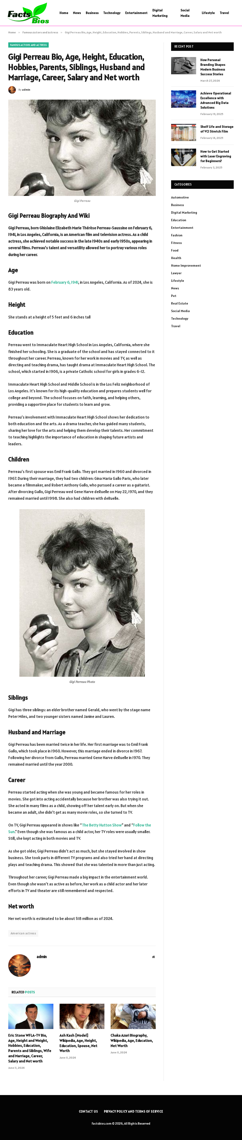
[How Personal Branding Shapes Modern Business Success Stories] (183, 65)
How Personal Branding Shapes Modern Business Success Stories (212, 67)
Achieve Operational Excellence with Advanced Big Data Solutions (215, 100)
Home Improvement (186, 265)
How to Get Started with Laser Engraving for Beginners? (215, 156)
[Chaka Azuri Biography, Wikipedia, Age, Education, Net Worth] (133, 1016)
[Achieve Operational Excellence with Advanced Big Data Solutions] (183, 99)
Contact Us (88, 1111)
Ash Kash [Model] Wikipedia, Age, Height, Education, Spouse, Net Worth (78, 1043)
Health (176, 258)
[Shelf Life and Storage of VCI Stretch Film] (183, 132)
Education (178, 220)
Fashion (176, 235)
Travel (224, 13)
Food (174, 250)
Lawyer (176, 273)
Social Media (185, 13)
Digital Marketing (160, 13)
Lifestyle (208, 13)
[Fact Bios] (28, 13)
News (77, 13)
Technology (112, 13)
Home (64, 13)
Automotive (180, 197)
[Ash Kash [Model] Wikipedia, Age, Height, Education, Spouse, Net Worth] (82, 1016)
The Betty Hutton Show (102, 825)
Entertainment (136, 13)
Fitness (176, 243)
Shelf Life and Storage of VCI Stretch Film (216, 128)
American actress (23, 933)
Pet (173, 296)
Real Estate (179, 303)
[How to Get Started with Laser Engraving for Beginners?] (183, 157)
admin (26, 89)
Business (92, 13)
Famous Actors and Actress (28, 45)
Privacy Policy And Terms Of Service (133, 1111)
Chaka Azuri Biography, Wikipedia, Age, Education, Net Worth (132, 1040)
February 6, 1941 (64, 282)
